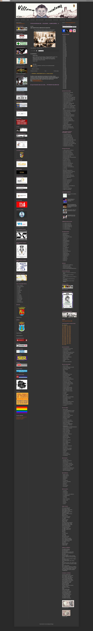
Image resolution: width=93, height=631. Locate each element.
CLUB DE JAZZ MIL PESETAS (68, 415)
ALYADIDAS (65, 490)
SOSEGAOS (65, 450)
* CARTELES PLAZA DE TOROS (68, 99)
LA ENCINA (19, 292)
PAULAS (64, 178)
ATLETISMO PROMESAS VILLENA (68, 410)
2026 (63, 88)
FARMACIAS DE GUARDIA (67, 264)
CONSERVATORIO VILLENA (67, 388)
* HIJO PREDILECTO (66, 113)
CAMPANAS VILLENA (66, 414)
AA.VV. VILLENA (20, 285)
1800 (63, 44)
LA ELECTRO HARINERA (67, 165)
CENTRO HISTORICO (66, 156)
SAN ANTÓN (19, 300)
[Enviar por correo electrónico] (39, 50)
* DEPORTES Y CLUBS (67, 104)
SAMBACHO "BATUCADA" (67, 449)
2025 (63, 87)
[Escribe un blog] (40, 50)
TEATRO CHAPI (65, 358)
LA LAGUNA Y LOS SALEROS (68, 166)
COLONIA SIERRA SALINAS (67, 387)
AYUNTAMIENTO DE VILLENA (68, 348)
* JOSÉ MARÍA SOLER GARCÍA (68, 114)
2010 (63, 69)
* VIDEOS (64, 123)
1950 (63, 51)
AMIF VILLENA (65, 369)
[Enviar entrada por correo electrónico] (36, 50)
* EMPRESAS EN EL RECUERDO (68, 105)
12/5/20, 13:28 (35, 61)
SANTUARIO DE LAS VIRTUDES (68, 185)
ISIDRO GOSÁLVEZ (66, 429)
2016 (63, 76)
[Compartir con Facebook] (42, 50)
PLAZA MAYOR (65, 183)
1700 (63, 43)
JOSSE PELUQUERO (66, 430)
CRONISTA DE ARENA (66, 416)
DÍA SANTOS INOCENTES (67, 126)
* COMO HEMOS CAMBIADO (67, 103)
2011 (63, 70)
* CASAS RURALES (66, 102)
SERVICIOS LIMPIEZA (66, 267)
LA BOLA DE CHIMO (66, 432)
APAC (64, 370)
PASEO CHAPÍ (19, 299)
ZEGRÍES (64, 259)
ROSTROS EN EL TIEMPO (67, 448)
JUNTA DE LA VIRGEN (66, 354)
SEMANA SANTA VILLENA (67, 402)
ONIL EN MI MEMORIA (66, 470)
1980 (34, 50)
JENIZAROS (65, 245)
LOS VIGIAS (65, 497)
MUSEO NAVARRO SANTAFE (68, 175)
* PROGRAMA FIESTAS (67, 144)
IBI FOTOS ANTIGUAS (66, 466)
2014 (63, 74)
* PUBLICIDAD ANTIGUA (67, 119)
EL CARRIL (19, 287)
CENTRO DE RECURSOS (67, 377)
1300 (63, 38)
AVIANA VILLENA (66, 376)
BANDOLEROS (65, 233)
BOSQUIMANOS (65, 235)
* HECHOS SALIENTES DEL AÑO (68, 111)
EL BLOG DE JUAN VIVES (67, 420)
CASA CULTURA (65, 351)
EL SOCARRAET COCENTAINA (68, 464)
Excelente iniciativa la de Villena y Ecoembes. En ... (68, 275)
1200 (63, 37)
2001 (63, 58)
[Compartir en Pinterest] (43, 50)
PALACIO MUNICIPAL (66, 177)
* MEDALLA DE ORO (66, 117)
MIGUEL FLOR (65, 438)
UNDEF (64, 360)
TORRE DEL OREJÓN (66, 189)
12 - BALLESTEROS (66, 229)
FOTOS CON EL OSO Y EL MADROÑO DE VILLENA (71, 210)
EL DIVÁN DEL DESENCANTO (68, 421)
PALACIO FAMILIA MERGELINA (68, 176)
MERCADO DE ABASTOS (67, 170)
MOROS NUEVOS (66, 475)
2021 (63, 82)
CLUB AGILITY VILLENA (67, 381)
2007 (63, 65)
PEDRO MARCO (65, 443)
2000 (63, 57)
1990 (63, 56)
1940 (63, 50)
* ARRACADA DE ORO (66, 96)
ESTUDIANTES (65, 480)
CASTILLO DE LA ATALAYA (67, 153)
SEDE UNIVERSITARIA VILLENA (68, 401)
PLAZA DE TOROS (66, 182)
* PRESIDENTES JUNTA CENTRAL (68, 143)
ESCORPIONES (65, 241)
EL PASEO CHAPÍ (66, 159)
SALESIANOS (65, 184)
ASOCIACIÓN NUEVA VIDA (67, 374)
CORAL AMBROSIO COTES (67, 389)
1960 (63, 52)
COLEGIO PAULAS (66, 386)
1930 (63, 49)
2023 (63, 84)
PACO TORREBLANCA (66, 442)
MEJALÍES (64, 248)
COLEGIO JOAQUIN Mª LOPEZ (68, 383)
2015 (63, 75)
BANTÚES (64, 234)
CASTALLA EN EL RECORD (67, 463)
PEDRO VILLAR (65, 444)
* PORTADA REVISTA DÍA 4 (67, 141)
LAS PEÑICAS (19, 297)
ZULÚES (64, 260)
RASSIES (64, 501)
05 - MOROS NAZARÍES (67, 226)
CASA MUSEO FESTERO (67, 152)
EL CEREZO (65, 392)
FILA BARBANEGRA (66, 495)
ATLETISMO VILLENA (66, 375)
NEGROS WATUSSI (66, 251)
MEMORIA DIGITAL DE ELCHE (68, 469)
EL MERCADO (19, 290)
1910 (63, 46)
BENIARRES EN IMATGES (67, 460)
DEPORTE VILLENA (66, 417)
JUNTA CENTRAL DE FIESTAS (68, 353)
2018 (63, 78)
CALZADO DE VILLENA (67, 349)
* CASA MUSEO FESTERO (67, 137)
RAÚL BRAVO (65, 447)
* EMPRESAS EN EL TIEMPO (68, 106)
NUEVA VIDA (65, 395)
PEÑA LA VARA (65, 500)
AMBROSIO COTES (66, 125)
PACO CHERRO (65, 441)
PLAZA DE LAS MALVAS (67, 179)
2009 (63, 68)
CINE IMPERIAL (65, 158)
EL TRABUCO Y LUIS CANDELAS (68, 494)
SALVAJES (65, 252)
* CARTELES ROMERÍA (67, 136)
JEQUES (64, 246)
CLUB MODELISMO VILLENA (67, 382)
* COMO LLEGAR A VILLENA (67, 150)
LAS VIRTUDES (19, 298)
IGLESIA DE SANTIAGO (67, 164)
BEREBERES (65, 478)
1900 (63, 45)
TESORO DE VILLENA (66, 188)
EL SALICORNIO (65, 394)
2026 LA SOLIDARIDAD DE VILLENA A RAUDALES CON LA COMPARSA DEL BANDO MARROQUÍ (72, 205)
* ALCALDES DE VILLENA (67, 92)
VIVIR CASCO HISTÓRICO (67, 361)
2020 (63, 81)
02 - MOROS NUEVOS (66, 224)
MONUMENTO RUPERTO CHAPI (68, 171)
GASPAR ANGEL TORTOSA (67, 424)
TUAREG (64, 257)
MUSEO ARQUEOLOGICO (67, 172)
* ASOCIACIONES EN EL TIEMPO (68, 97)
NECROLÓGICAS (66, 266)
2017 (63, 77)
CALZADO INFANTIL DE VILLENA (68, 411)
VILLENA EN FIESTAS (66, 454)
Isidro (34, 64)
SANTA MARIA (65, 400)
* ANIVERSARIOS (66, 93)
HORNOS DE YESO (66, 160)
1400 (63, 39)
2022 (63, 83)
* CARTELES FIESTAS (66, 135)
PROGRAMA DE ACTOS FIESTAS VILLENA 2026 (71, 215)
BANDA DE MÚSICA (20, 286)
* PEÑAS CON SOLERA (67, 118)
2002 (63, 59)
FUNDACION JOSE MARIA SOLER (68, 352)
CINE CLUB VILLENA (66, 380)
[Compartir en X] (41, 50)
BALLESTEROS (65, 485)
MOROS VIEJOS (65, 474)
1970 (63, 53)
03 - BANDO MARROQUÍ (67, 225)
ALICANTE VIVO (65, 459)
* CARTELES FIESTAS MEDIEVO (68, 98)
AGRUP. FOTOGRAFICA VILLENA (68, 367)
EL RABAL (19, 291)
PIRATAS (64, 479)
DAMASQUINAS (65, 240)
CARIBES (64, 239)
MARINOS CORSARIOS (67, 481)
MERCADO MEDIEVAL (66, 437)
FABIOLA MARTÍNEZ (66, 422)
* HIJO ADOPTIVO (66, 112)
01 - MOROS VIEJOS (66, 223)
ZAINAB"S (64, 258)
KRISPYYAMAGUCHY (66, 431)
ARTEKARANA (65, 373)
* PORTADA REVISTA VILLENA (68, 142)
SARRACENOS (65, 253)
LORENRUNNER (65, 435)
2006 (63, 64)
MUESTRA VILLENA (66, 355)
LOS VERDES (65, 247)
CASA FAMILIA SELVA (66, 151)
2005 (63, 63)
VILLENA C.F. (65, 405)
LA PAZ (18, 293)
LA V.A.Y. (64, 169)
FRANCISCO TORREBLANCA (67, 423)
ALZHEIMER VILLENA (66, 368)
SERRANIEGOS (65, 254)
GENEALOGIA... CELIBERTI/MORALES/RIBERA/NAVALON (70, 426)
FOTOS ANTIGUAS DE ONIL (67, 465)
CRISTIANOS (65, 486)
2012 (63, 71)
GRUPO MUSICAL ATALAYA (67, 428)
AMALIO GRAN (65, 409)
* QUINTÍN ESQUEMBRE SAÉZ (68, 120)
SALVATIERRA (65, 399)
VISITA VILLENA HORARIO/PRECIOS (69, 268)
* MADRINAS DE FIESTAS (67, 138)
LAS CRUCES (19, 296)
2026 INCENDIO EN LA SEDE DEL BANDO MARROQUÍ (71, 200)
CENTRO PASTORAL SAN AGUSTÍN (69, 157)
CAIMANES (65, 238)
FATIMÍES (64, 242)
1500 (63, 40)
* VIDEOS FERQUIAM (66, 124)
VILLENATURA (65, 455)
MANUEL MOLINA (66, 436)
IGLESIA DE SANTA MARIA (67, 163)
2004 (63, 62)
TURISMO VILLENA (66, 359)
